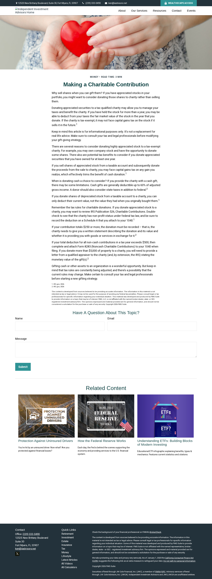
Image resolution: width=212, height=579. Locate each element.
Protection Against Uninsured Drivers (45, 441)
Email (111, 318)
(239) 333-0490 (93, 3)
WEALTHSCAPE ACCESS (180, 3)
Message (21, 338)
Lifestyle (66, 556)
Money (65, 552)
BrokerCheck (155, 532)
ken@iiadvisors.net (117, 3)
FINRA (158, 571)
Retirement (67, 533)
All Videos (67, 563)
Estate (64, 541)
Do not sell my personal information (179, 561)
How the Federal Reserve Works (102, 441)
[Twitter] (17, 554)
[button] (122, 11)
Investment (67, 537)
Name (19, 318)
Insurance (66, 544)
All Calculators (69, 567)
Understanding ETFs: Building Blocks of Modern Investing (165, 442)
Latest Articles (69, 559)
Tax (63, 548)
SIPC (163, 571)
